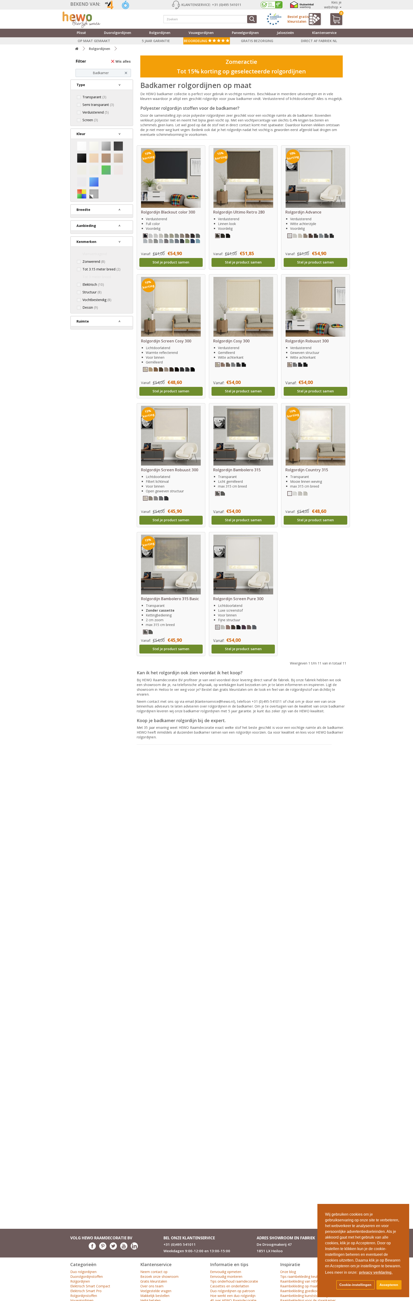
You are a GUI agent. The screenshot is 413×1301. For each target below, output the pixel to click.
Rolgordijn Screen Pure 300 (238, 598)
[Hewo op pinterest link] (103, 1248)
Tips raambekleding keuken (301, 1276)
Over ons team (151, 1286)
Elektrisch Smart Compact (90, 1286)
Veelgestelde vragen (155, 1291)
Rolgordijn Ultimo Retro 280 (239, 212)
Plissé (81, 32)
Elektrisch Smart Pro (86, 1291)
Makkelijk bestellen (154, 1295)
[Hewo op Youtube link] (124, 1248)
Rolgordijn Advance (303, 212)
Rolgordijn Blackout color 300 (168, 212)
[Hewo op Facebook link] (92, 1248)
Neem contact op (154, 1271)
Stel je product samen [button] (170, 262)
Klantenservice (324, 32)
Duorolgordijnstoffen (86, 1276)
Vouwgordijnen (201, 32)
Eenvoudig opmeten (225, 1271)
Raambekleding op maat (299, 1286)
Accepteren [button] (389, 1285)
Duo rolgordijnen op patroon (232, 1291)
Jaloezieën (285, 32)
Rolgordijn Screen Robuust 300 (169, 469)
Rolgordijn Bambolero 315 (237, 469)
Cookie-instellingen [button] (355, 1285)
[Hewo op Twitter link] (113, 1248)
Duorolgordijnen (117, 32)
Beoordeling (196, 40)
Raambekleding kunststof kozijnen (306, 1295)
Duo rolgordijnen (83, 1271)
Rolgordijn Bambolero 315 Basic (170, 598)
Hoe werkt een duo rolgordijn (232, 1295)
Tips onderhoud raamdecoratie (234, 1281)
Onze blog (288, 1271)
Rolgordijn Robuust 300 (307, 341)
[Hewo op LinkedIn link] (134, 1248)
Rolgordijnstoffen (83, 1295)
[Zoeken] (252, 19)
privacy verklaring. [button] (375, 1272)
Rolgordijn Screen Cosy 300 (166, 341)
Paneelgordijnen (245, 32)
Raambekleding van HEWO (300, 1281)
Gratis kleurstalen (153, 1281)
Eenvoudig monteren (226, 1276)
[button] (330, 1285)
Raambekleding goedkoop (300, 1291)
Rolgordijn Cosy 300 (231, 341)
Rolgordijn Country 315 (306, 469)
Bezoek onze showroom (159, 1276)
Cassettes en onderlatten (229, 1286)
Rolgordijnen (159, 32)
